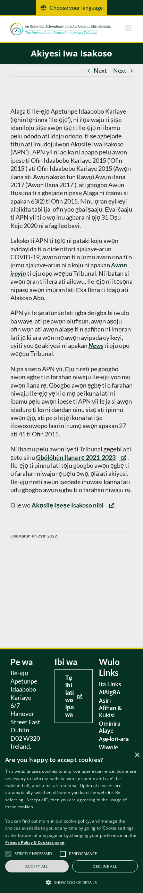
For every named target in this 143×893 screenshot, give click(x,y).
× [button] (137, 755)
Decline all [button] (105, 866)
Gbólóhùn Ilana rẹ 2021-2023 (76, 457)
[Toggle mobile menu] (129, 28)
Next (100, 70)
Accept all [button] (36, 866)
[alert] (71, 821)
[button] (71, 882)
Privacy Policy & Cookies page (35, 842)
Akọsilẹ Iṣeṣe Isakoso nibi (67, 505)
